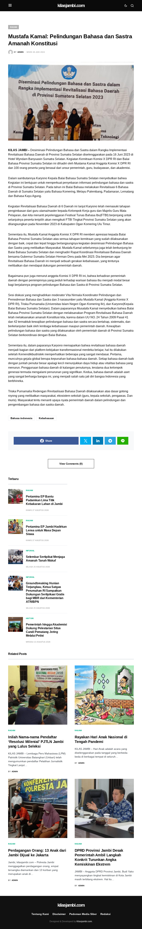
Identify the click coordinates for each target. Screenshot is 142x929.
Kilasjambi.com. (84, 921)
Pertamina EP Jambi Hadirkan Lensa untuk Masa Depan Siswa (46, 530)
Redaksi (105, 914)
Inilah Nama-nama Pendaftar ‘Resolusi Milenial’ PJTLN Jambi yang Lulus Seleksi (35, 741)
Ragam (13, 27)
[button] (10, 5)
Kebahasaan (46, 418)
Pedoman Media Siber (83, 914)
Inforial (30, 550)
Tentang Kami (40, 914)
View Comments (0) (70, 463)
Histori (30, 618)
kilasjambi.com (71, 5)
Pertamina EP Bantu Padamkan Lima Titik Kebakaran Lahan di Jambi (44, 500)
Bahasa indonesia (21, 418)
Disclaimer (59, 914)
